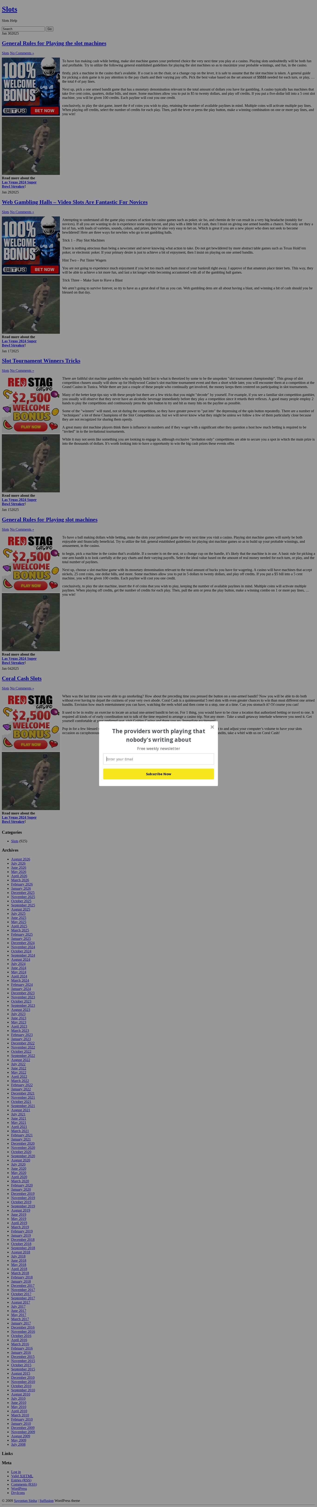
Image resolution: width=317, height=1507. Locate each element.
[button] (158, 735)
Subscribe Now (158, 773)
